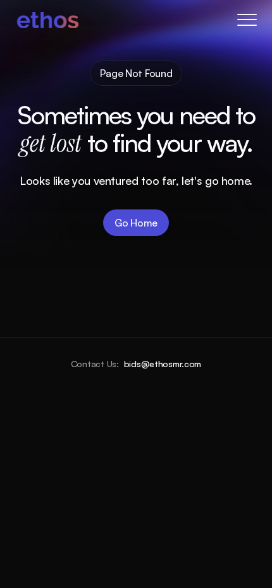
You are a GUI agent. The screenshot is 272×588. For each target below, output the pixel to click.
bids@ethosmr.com (163, 363)
